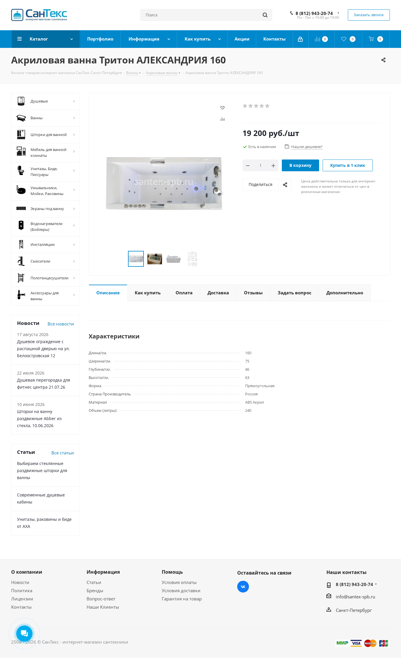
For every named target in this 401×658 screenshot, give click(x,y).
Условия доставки (181, 590)
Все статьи (62, 453)
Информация (103, 572)
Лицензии (22, 599)
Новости (20, 582)
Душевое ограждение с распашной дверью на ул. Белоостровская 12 (43, 348)
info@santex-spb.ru (355, 597)
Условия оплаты (179, 582)
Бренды (95, 590)
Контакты (21, 607)
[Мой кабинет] (300, 39)
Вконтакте (243, 586)
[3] (256, 106)
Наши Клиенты (103, 607)
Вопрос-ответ (101, 599)
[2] (251, 106)
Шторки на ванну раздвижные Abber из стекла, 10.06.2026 (39, 418)
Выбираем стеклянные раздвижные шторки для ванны (42, 470)
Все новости (61, 324)
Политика (21, 590)
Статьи (94, 582)
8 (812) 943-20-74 (314, 13)
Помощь (172, 572)
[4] (262, 106)
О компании (26, 572)
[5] (267, 106)
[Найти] (265, 15)
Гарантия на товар (182, 599)
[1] (245, 106)
